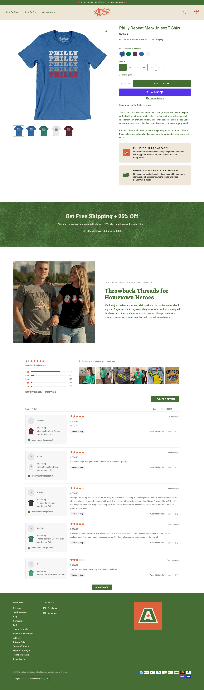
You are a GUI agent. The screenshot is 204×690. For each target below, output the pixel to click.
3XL (160, 67)
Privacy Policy (19, 642)
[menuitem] (14, 12)
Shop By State (12, 12)
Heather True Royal (122, 54)
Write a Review (167, 400)
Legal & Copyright (21, 650)
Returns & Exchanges (23, 633)
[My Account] (189, 12)
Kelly (129, 54)
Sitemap (17, 608)
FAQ (15, 625)
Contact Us (18, 621)
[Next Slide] (176, 375)
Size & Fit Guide (20, 629)
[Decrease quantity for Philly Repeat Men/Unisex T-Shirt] (121, 83)
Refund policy (19, 659)
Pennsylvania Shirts (142, 180)
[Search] (184, 12)
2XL (151, 67)
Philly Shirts (138, 157)
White (148, 54)
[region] (129, 375)
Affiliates (17, 638)
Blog (15, 616)
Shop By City (30, 12)
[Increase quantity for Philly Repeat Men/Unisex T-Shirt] (129, 83)
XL (144, 67)
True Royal (141, 54)
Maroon (135, 54)
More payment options (155, 98)
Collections (47, 12)
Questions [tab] (50, 392)
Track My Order (20, 612)
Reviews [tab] (33, 392)
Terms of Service (21, 646)
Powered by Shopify (59, 672)
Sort (155, 409)
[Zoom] (106, 31)
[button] (48, 371)
